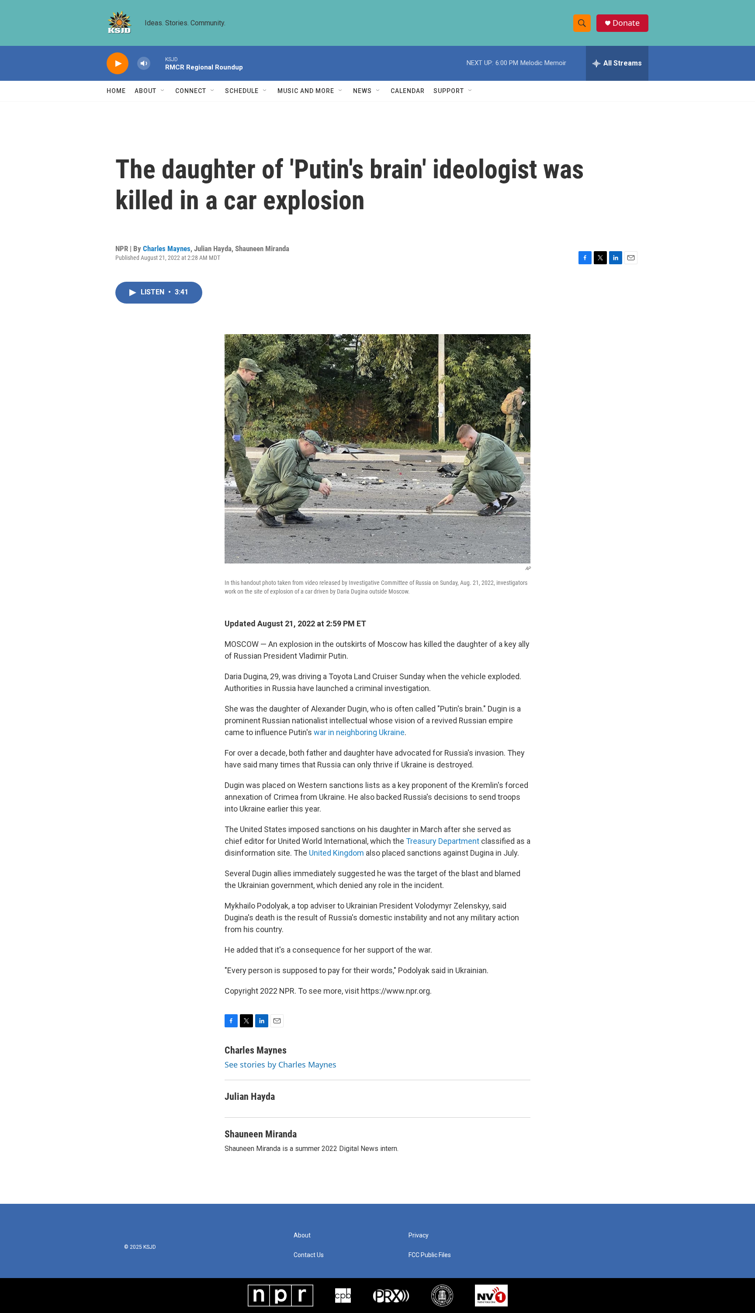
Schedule (242, 90)
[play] (118, 64)
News (362, 90)
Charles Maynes (166, 248)
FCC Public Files (430, 1255)
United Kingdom (336, 852)
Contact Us (309, 1255)
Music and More (305, 90)
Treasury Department (441, 841)
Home (116, 90)
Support (448, 90)
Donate (626, 23)
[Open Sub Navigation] (162, 90)
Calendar (408, 90)
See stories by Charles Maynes (280, 1064)
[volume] (143, 63)
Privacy (419, 1235)
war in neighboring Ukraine (359, 732)
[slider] (157, 63)
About (145, 90)
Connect (190, 90)
